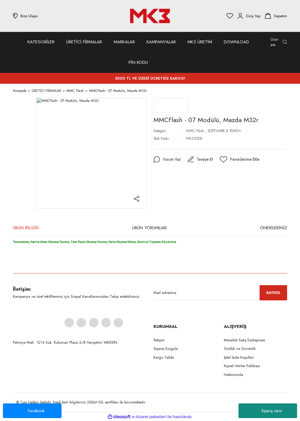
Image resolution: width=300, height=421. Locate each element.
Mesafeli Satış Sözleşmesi (244, 340)
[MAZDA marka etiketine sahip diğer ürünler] (171, 105)
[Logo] (150, 16)
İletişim (159, 340)
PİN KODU (138, 62)
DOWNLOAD (236, 42)
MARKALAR (124, 42)
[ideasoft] (119, 417)
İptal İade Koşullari (239, 357)
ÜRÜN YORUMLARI (149, 228)
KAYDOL (273, 292)
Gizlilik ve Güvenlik (240, 348)
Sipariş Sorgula (166, 348)
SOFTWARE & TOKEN (224, 131)
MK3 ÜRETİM (200, 42)
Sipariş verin (271, 411)
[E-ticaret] (149, 417)
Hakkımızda (233, 374)
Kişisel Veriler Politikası (242, 366)
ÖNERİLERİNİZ (273, 228)
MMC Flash (195, 131)
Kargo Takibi (164, 357)
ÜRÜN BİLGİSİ (26, 228)
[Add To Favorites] (239, 159)
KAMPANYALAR (161, 42)
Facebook (36, 411)
